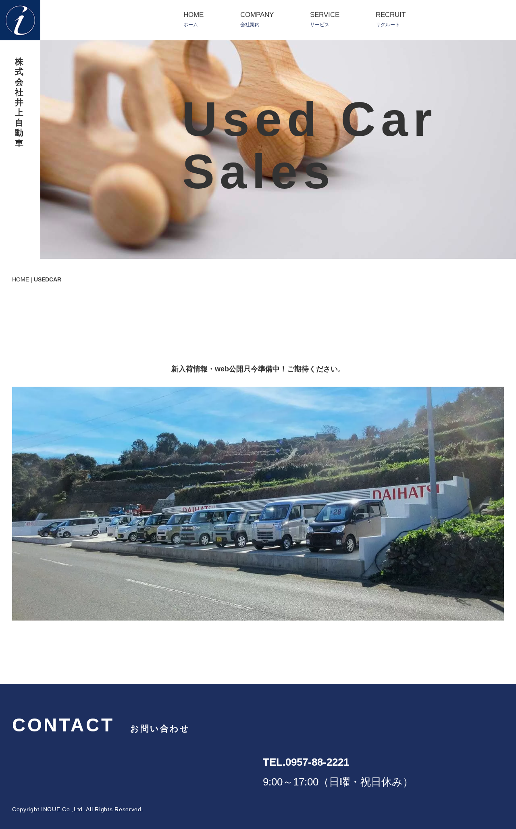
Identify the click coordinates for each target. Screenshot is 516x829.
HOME (20, 279)
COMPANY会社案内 (257, 19)
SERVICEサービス (324, 19)
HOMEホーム (193, 19)
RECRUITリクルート (391, 19)
